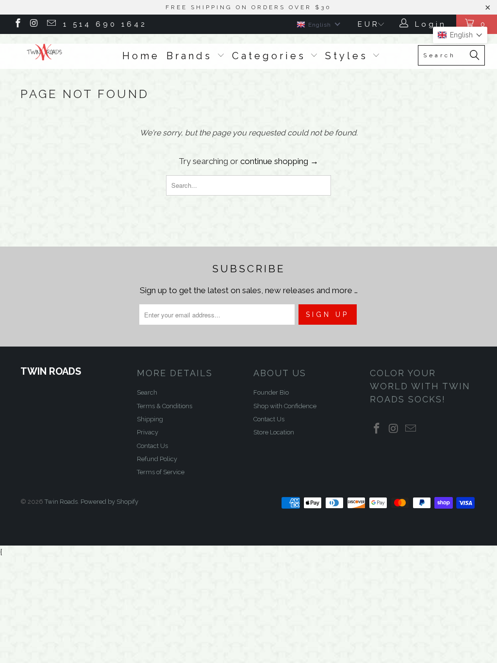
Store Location (273, 432)
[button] (460, 35)
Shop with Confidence (284, 406)
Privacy (147, 432)
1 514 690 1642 (105, 24)
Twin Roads (61, 501)
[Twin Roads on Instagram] (34, 24)
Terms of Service (160, 472)
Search (147, 392)
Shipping (150, 419)
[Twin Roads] (45, 52)
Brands (191, 56)
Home (141, 56)
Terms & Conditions (164, 406)
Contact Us (152, 445)
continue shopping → (279, 161)
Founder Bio (271, 392)
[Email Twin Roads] (51, 24)
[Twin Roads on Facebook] (17, 24)
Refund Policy (157, 459)
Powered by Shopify (109, 501)
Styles (349, 56)
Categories (271, 56)
